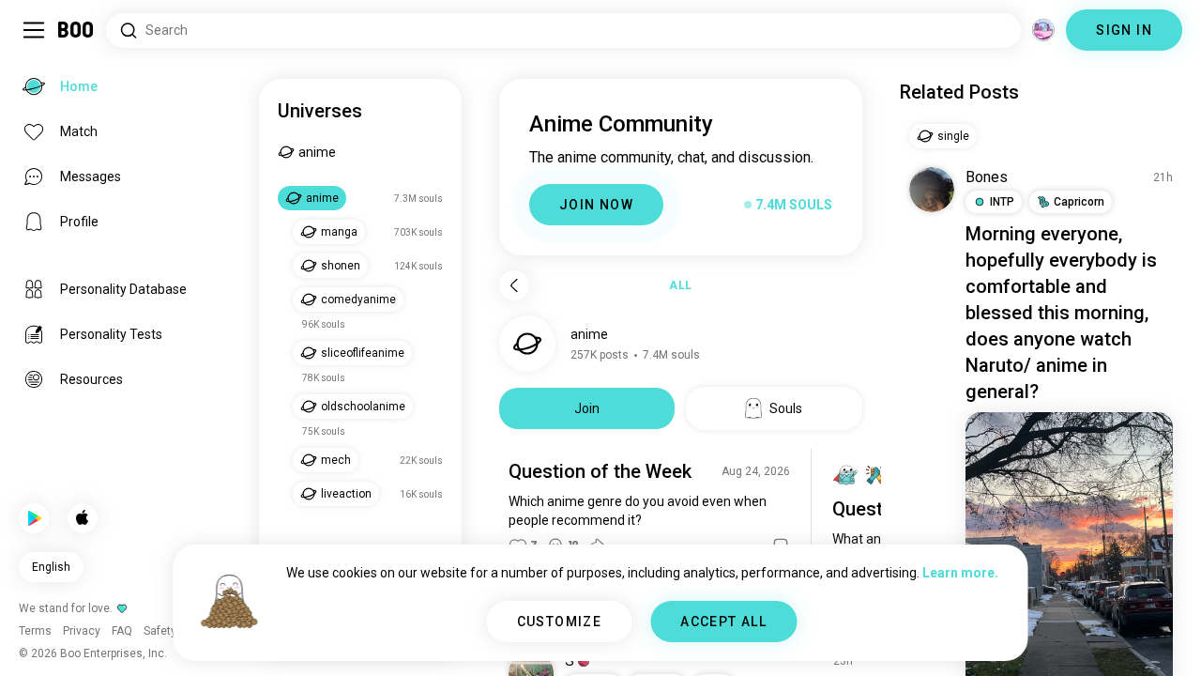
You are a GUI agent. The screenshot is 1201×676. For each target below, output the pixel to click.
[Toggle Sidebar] (34, 30)
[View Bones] (931, 189)
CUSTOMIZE (559, 621)
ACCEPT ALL (723, 621)
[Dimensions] (1043, 30)
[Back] (514, 285)
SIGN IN (1124, 30)
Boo (76, 30)
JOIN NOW (596, 204)
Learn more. (960, 572)
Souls (785, 408)
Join (587, 408)
